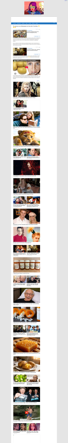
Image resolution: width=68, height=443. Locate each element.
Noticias (30, 23)
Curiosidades (19, 23)
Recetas (33, 23)
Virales (37, 23)
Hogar (26, 23)
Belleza (15, 23)
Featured (23, 23)
